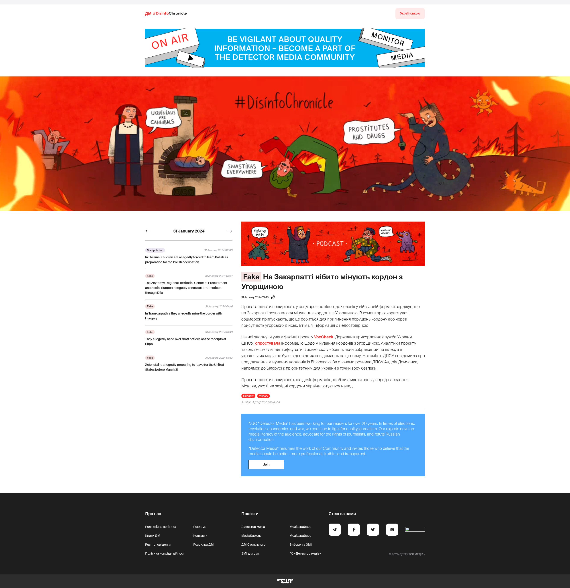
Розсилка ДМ (203, 545)
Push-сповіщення (158, 545)
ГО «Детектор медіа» (305, 553)
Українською (410, 13)
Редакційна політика (160, 527)
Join (266, 465)
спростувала (267, 343)
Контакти (200, 536)
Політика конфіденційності (165, 553)
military (263, 396)
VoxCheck (323, 337)
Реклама (199, 527)
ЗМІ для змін (250, 553)
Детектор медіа (253, 527)
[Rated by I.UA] (415, 530)
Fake (251, 277)
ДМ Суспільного (253, 545)
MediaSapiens (251, 536)
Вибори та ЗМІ (300, 545)
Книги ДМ (152, 536)
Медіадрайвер (300, 527)
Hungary (248, 396)
